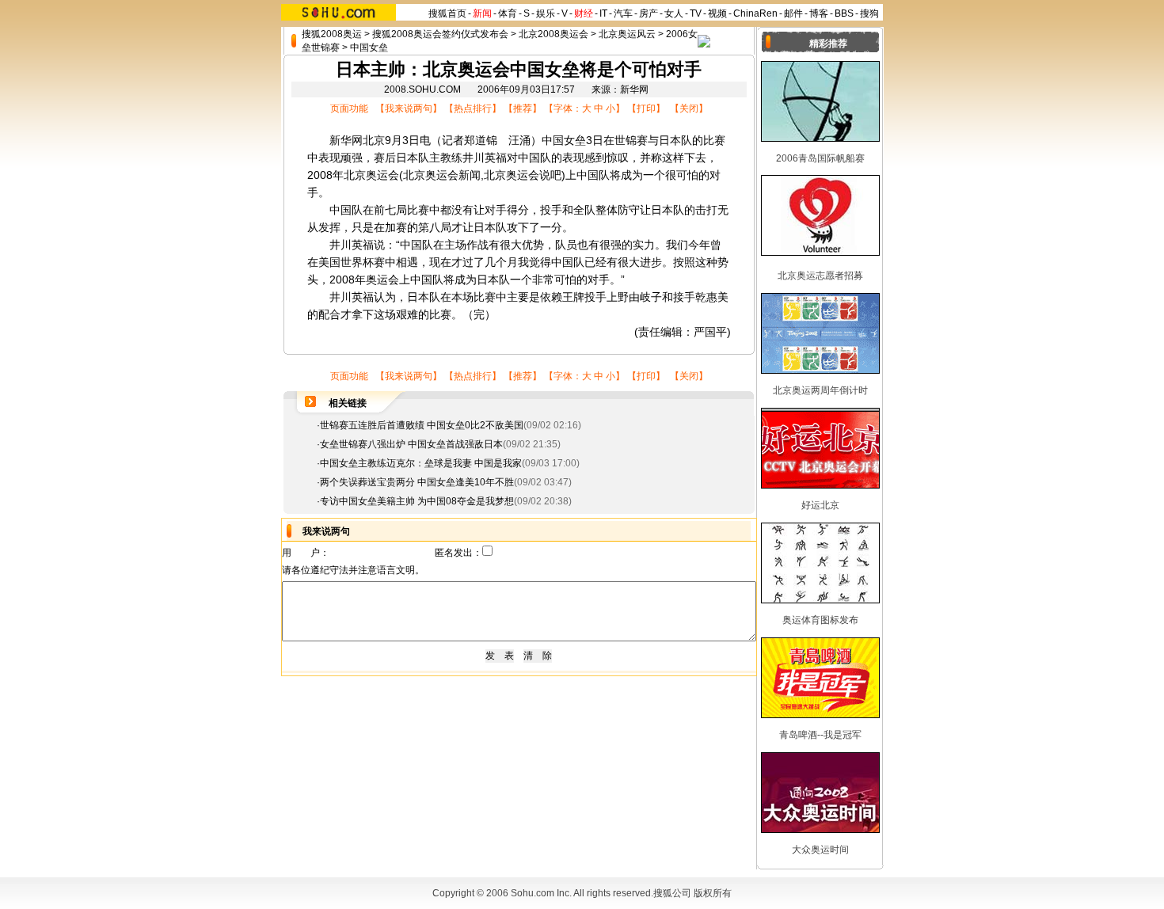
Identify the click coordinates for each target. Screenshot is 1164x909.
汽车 (623, 13)
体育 (507, 13)
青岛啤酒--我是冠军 (820, 734)
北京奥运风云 (627, 34)
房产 (648, 13)
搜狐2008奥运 (332, 34)
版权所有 (713, 893)
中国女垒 (369, 47)
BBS (844, 13)
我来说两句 (408, 108)
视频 (717, 13)
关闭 (688, 108)
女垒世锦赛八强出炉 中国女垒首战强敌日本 (411, 444)
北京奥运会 (371, 175)
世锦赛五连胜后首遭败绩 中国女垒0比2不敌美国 (421, 425)
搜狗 (869, 13)
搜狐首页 (447, 13)
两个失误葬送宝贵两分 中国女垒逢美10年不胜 (417, 482)
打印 (646, 108)
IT (603, 13)
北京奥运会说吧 (522, 175)
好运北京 (820, 505)
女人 (673, 13)
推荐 (522, 108)
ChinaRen (755, 13)
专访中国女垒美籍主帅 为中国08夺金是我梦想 (417, 501)
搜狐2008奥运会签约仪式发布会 (440, 34)
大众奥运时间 (820, 849)
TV (696, 13)
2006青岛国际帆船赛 (820, 158)
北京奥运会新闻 (442, 175)
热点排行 (473, 108)
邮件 (793, 13)
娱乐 (545, 13)
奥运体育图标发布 (820, 620)
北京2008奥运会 (553, 34)
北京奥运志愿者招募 (820, 275)
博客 (818, 13)
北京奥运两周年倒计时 (820, 390)
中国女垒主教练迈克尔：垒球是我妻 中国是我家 (421, 463)
